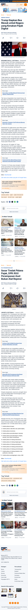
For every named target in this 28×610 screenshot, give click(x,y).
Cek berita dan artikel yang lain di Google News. (14, 177)
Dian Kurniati (8, 174)
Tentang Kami (18, 569)
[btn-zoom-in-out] (3, 38)
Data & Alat (3, 577)
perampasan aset (17, 478)
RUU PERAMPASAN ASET (7, 267)
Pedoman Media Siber (20, 573)
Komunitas (3, 575)
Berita (2, 15)
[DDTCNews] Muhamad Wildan (8, 32)
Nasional (9, 15)
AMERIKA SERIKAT (5, 17)
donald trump (11, 197)
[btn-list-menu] (25, 4)
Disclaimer (17, 575)
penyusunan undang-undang (8, 480)
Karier (16, 579)
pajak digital (18, 197)
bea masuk (4, 197)
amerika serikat (5, 194)
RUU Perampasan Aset (7, 478)
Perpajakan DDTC (5, 579)
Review (3, 573)
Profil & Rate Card (19, 581)
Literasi (3, 571)
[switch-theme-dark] (17, 4)
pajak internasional (18, 194)
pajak (11, 194)
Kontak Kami (17, 577)
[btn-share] (17, 38)
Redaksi (16, 571)
